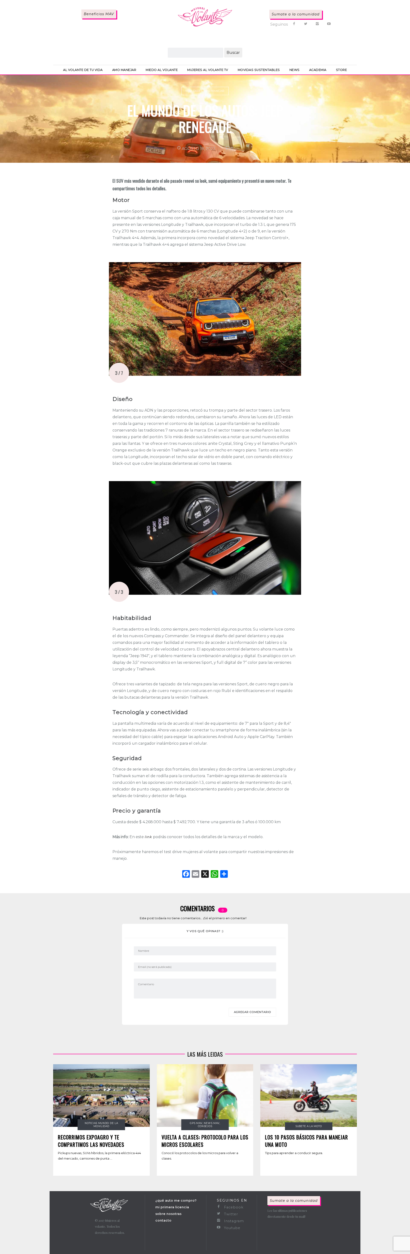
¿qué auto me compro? (176, 1200)
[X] (205, 874)
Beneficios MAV (99, 14)
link (148, 837)
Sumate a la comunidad (296, 14)
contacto (163, 1220)
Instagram (233, 1221)
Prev (115, 319)
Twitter (230, 1214)
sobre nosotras (168, 1214)
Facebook (233, 1207)
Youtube (231, 1228)
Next (295, 319)
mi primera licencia (172, 1207)
